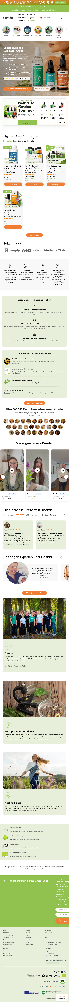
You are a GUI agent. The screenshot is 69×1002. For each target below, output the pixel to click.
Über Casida (22, 18)
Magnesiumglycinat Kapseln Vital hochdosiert (12, 162)
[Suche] (57, 18)
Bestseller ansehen (42, 86)
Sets (15, 136)
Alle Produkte (30, 15)
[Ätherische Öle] (27, 32)
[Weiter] (66, 472)
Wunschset (32, 21)
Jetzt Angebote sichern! (34, 398)
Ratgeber (31, 18)
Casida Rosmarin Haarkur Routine (54, 162)
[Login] (61, 18)
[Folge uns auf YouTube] (62, 967)
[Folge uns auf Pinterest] (59, 967)
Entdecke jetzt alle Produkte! (34, 588)
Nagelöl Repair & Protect (11, 206)
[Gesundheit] (38, 32)
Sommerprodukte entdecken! (18, 86)
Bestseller (21, 15)
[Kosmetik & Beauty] (59, 32)
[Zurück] (3, 472)
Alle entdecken (34, 230)
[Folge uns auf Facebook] (54, 967)
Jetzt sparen (60, 2)
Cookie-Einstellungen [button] (51, 939)
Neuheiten (22, 136)
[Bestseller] (6, 32)
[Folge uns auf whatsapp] (65, 967)
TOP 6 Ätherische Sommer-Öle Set (32, 162)
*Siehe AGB (15, 358)
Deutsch (46, 18)
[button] (13, 170)
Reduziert (31, 136)
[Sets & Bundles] (17, 32)
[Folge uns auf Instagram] (56, 967)
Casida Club (22, 21)
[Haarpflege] (49, 32)
